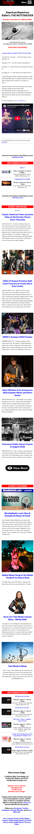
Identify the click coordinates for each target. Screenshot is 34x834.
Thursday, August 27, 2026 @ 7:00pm (22, 725)
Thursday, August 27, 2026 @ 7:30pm (22, 711)
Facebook (18, 808)
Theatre (5, 820)
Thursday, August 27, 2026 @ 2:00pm (22, 700)
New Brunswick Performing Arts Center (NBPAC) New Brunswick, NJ (22, 743)
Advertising (13, 820)
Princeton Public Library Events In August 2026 (17, 445)
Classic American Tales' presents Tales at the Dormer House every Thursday (17, 217)
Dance (17, 818)
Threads (13, 810)
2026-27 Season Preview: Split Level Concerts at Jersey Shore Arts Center (17, 283)
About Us (22, 820)
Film (22, 818)
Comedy (10, 818)
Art (4, 818)
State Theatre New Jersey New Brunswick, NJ (22, 186)
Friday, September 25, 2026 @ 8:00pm (22, 171)
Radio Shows (19, 822)
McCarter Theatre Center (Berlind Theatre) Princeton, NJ (22, 703)
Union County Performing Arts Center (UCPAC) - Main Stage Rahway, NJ (22, 729)
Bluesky (20, 810)
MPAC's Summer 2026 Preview (17, 337)
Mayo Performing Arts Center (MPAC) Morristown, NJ (22, 175)
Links (11, 822)
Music (27, 818)
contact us (27, 802)
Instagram (5, 810)
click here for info (17, 157)
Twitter (25, 808)
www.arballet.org (20, 100)
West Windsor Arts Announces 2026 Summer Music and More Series (17, 392)
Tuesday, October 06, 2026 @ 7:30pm (22, 183)
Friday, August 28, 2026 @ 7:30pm (22, 750)
